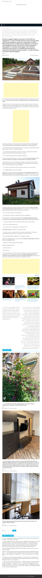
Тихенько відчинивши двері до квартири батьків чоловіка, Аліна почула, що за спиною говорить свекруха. (19, 522)
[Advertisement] (21, 15)
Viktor (5, 53)
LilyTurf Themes (31, 576)
